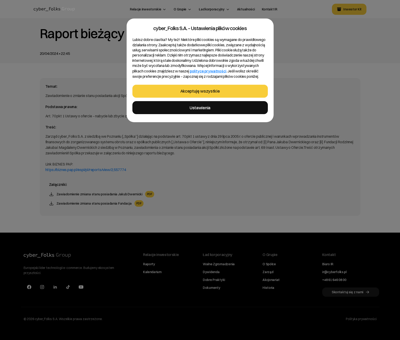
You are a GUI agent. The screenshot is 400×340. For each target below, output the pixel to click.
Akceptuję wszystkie (200, 91)
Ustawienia (200, 107)
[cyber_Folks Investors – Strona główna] (54, 9)
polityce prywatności (208, 71)
